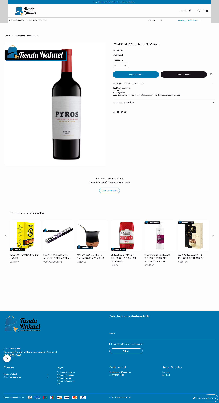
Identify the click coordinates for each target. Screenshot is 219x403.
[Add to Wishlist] (212, 74)
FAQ (58, 361)
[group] (109, 221)
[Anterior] (5, 213)
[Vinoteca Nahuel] (48, 351)
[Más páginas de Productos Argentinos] (45, 20)
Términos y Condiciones (66, 350)
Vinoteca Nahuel (10, 352)
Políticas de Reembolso (66, 359)
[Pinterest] (121, 111)
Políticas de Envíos (64, 356)
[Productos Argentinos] (48, 354)
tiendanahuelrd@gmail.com (120, 350)
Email (112, 311)
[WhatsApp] (114, 111)
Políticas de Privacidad (65, 353)
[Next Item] (103, 92)
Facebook (166, 353)
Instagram (166, 350)
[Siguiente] (213, 213)
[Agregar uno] (125, 65)
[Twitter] (125, 111)
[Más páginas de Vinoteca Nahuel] (23, 20)
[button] (206, 11)
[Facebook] (118, 111)
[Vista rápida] (25, 213)
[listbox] (155, 20)
